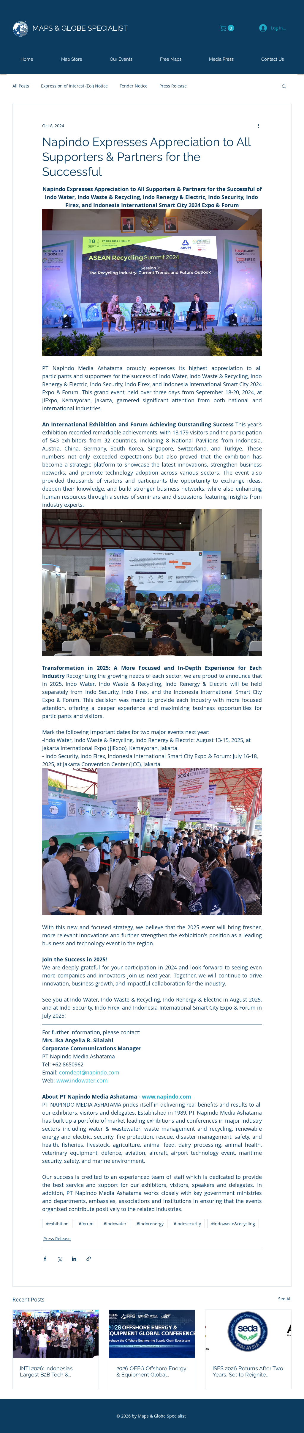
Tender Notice (134, 86)
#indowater (115, 1224)
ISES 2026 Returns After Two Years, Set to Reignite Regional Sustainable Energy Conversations (248, 1371)
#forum (86, 1224)
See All (285, 1298)
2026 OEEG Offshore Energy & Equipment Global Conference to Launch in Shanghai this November (151, 1371)
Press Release (173, 86)
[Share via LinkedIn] (74, 1259)
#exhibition (57, 1224)
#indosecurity (187, 1224)
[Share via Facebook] (45, 1259)
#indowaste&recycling (233, 1224)
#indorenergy (150, 1224)
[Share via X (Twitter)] (59, 1259)
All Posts (20, 86)
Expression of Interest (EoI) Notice (74, 86)
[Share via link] (88, 1259)
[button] (228, 28)
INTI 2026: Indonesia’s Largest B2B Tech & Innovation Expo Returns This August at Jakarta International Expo (50, 1371)
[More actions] (258, 125)
